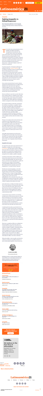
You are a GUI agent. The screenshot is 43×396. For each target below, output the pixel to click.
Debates (4, 14)
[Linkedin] (18, 3)
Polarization (5, 275)
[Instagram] (16, 3)
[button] (23, 3)
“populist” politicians (14, 68)
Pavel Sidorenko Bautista (7, 298)
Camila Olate (4, 285)
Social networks (6, 295)
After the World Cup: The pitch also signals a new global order (9, 304)
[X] (21, 3)
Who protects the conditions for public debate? (10, 283)
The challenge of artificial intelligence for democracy (9, 317)
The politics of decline (6, 322)
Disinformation (5, 282)
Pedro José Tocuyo (6, 324)
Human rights (5, 309)
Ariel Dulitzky (5, 311)
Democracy (2, 364)
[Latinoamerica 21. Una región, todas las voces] (21, 377)
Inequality (4, 16)
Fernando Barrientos (6, 279)
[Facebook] (14, 3)
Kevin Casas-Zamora (6, 318)
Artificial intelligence (7, 315)
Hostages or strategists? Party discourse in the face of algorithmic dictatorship (10, 297)
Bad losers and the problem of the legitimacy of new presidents (10, 277)
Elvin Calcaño (5, 28)
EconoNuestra (4, 148)
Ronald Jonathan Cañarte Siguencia (9, 292)
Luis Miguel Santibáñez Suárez (8, 305)
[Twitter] (15, 363)
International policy (7, 302)
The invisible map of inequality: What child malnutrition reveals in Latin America (9, 290)
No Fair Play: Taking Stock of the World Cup (9, 310)
